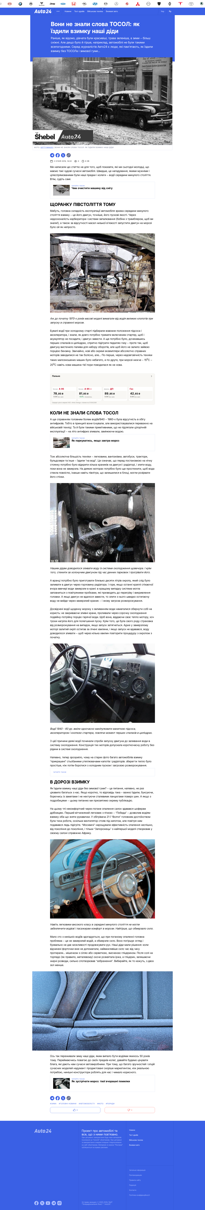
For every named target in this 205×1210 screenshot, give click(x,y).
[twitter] (63, 155)
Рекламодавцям (135, 1175)
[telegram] (52, 155)
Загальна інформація (137, 1170)
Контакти (132, 1190)
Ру (170, 11)
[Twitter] (42, 1203)
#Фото (100, 1104)
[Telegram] (54, 1203)
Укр (162, 11)
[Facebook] (36, 1203)
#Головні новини (67, 1104)
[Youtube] (48, 1203)
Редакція (132, 1185)
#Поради (110, 1104)
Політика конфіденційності (139, 1195)
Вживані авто (112, 11)
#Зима (53, 1104)
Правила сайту (135, 1180)
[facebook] (58, 155)
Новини (68, 11)
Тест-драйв (79, 11)
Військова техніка (95, 11)
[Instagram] (59, 1203)
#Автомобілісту (87, 1104)
